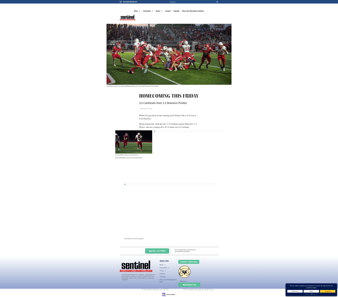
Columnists (147, 11)
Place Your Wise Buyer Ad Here (193, 11)
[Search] (217, 2)
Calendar (176, 11)
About (158, 11)
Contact (168, 11)
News (136, 11)
